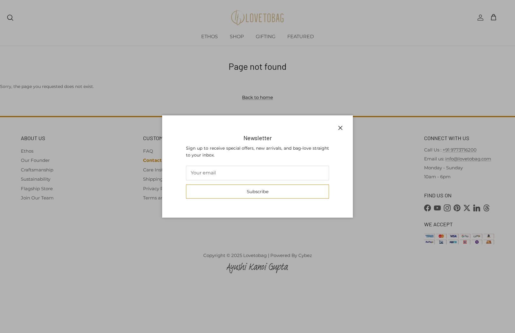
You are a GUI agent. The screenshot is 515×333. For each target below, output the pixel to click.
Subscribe (258, 191)
